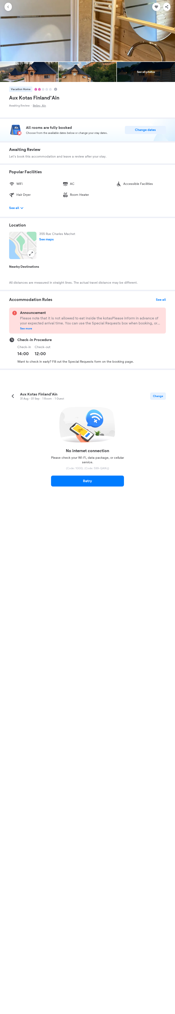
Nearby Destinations (24, 267)
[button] (22, 245)
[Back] (8, 7)
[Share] (166, 7)
